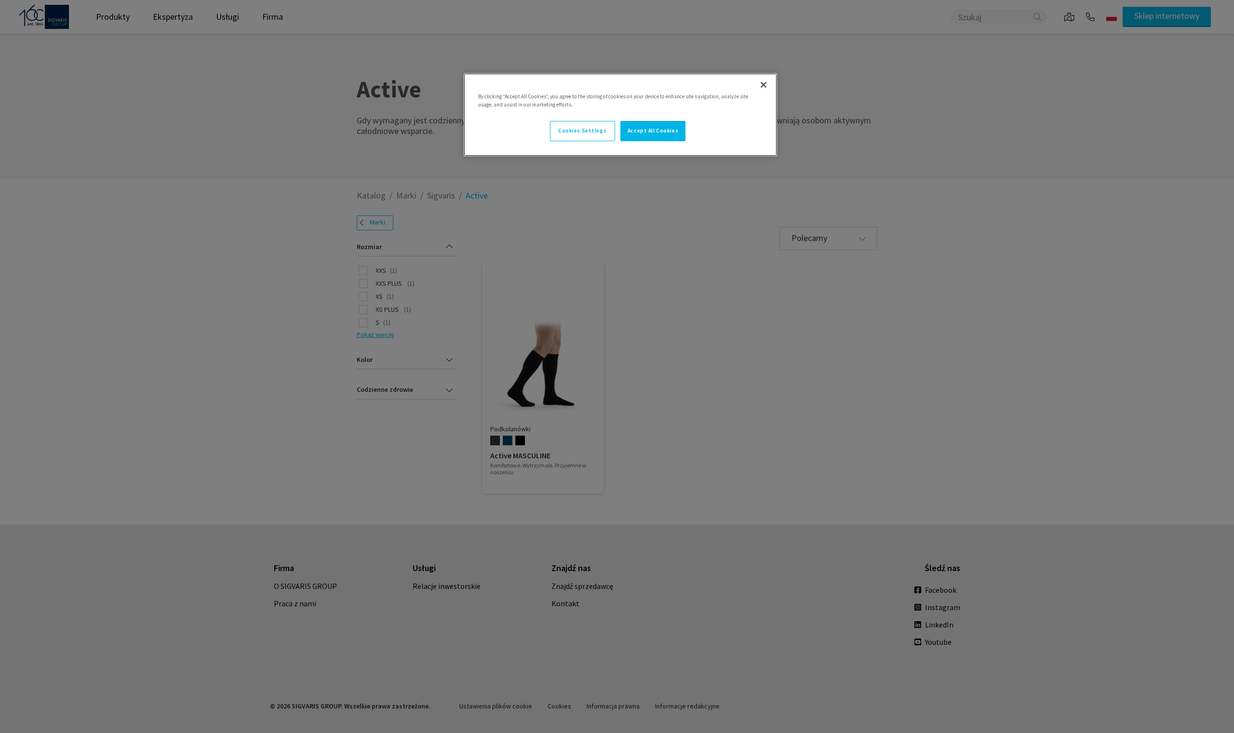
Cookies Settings (582, 130)
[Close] (763, 84)
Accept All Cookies (653, 130)
